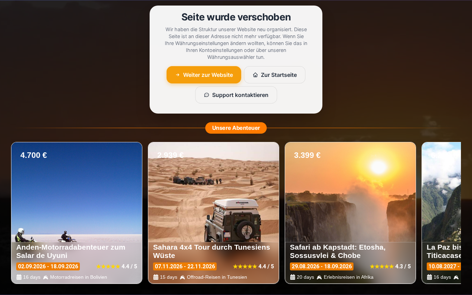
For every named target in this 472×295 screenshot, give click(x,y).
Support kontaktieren (240, 94)
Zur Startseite (279, 74)
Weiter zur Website (208, 74)
